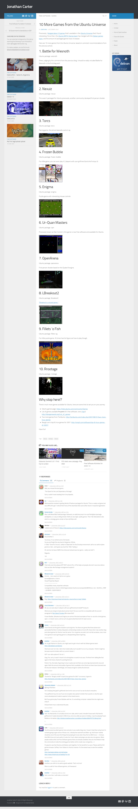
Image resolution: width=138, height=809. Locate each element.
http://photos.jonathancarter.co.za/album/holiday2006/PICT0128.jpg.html (79, 718)
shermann (47, 534)
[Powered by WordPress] (14, 802)
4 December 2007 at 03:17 (63, 605)
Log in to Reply (48, 497)
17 (106, 16)
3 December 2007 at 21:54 (62, 512)
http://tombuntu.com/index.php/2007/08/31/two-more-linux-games (65, 679)
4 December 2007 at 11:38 (57, 674)
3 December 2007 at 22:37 (58, 525)
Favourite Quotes (119, 36)
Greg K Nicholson (49, 605)
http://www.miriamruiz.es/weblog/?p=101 (57, 754)
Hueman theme (30, 803)
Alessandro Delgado (50, 685)
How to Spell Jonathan (120, 32)
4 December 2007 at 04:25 (57, 625)
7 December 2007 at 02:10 (56, 728)
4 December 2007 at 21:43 (64, 685)
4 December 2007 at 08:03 (58, 641)
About (115, 45)
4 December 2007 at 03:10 (62, 574)
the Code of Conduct (58, 613)
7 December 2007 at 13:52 (58, 773)
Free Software (44, 16)
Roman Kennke (49, 512)
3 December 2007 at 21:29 (56, 486)
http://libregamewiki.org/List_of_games (56, 414)
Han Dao (47, 761)
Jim (45, 501)
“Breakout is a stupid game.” (48, 302)
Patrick (46, 625)
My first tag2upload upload (16, 141)
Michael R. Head (49, 573)
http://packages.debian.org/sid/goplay (56, 752)
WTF (46, 562)
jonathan (44, 29)
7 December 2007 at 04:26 (58, 761)
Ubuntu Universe (86, 33)
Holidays (51, 438)
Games (54, 16)
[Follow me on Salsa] (29, 16)
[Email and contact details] (23, 16)
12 (82, 450)
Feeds (116, 41)
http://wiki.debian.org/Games (53, 646)
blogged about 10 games (56, 33)
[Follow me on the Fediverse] (26, 16)
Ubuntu (56, 438)
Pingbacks (60, 480)
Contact (116, 28)
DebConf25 (11, 119)
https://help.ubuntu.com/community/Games (72, 409)
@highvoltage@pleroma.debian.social (18, 50)
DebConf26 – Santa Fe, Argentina (18, 75)
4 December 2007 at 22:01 (58, 711)
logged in (50, 787)
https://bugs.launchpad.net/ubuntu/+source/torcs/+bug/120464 (67, 599)
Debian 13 (10, 97)
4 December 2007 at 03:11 (62, 596)
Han (83, 412)
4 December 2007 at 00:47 (56, 562)
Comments (47, 480)
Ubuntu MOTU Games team (68, 36)
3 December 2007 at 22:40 (59, 534)
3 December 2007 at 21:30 (55, 501)
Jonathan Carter (20, 6)
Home (116, 24)
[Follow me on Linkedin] (32, 16)
